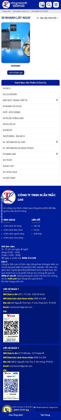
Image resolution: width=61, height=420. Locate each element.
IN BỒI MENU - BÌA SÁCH (14, 136)
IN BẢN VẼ (7, 130)
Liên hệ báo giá (16, 72)
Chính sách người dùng (14, 233)
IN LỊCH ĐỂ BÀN (10, 94)
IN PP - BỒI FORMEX (12, 112)
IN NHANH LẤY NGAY (12, 106)
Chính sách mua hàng (13, 237)
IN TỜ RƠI (7, 160)
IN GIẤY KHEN (9, 178)
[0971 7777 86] (7, 410)
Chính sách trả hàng (12, 225)
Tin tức (36, 229)
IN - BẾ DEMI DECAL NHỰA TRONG (18, 148)
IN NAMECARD (9, 154)
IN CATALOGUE (10, 172)
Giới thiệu (38, 233)
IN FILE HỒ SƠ (9, 124)
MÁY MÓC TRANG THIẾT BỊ (15, 100)
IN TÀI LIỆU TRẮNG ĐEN (13, 118)
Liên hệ (37, 225)
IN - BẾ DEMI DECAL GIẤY (14, 142)
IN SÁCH (6, 88)
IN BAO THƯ (8, 166)
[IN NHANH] (16, 43)
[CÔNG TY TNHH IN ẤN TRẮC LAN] (14, 5)
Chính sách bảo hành (13, 229)
